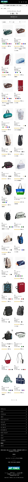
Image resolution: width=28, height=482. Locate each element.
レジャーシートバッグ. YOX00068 (20, 198)
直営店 (14, 454)
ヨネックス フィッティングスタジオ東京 (14, 458)
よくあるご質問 (19, 472)
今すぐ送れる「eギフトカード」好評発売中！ (14, 5)
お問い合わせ (12, 472)
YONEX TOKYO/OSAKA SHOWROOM (14, 462)
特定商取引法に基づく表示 (14, 475)
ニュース (6, 472)
